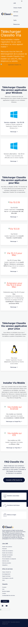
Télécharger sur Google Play (13, 421)
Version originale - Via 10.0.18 (14, 122)
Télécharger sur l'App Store (13, 447)
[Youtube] (6, 606)
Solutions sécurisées (13, 495)
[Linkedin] (2, 606)
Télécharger (13, 131)
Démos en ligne (11, 514)
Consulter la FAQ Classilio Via (14, 480)
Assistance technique (13, 505)
